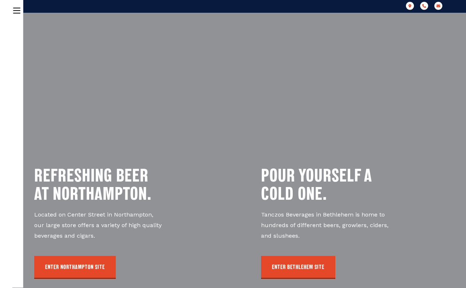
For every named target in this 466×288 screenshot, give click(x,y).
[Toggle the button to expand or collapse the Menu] (17, 9)
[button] (75, 267)
